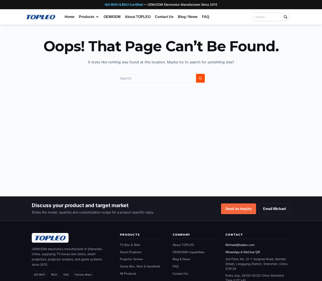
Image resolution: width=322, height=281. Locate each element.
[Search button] (200, 78)
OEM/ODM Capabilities (189, 252)
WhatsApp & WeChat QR (242, 252)
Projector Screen (131, 259)
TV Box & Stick (130, 245)
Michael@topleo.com (240, 245)
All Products (128, 273)
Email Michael (274, 209)
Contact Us (180, 273)
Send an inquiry (238, 209)
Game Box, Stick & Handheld (140, 266)
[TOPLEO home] (50, 237)
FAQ (176, 266)
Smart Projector (131, 252)
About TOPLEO (183, 245)
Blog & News (181, 259)
